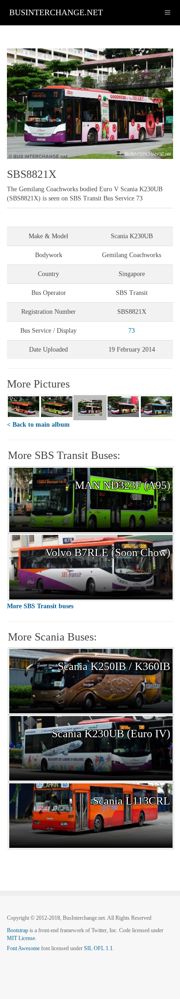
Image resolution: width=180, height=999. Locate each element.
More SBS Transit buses (40, 606)
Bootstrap (17, 930)
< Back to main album (38, 424)
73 (131, 330)
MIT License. (21, 938)
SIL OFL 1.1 (98, 948)
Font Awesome (23, 948)
